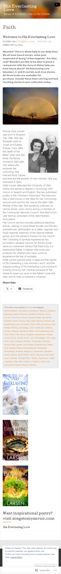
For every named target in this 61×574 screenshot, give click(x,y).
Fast (53, 324)
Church (7, 317)
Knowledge (39, 338)
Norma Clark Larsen (13, 344)
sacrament (38, 351)
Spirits (32, 355)
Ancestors (23, 311)
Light (53, 338)
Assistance (34, 311)
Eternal (40, 321)
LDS (48, 338)
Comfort (8, 321)
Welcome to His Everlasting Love (29, 37)
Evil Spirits (25, 324)
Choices (40, 314)
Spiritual (40, 355)
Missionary (37, 341)
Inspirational (39, 334)
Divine (15, 321)
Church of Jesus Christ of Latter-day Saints (32, 317)
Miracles (19, 341)
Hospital (29, 334)
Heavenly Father (26, 331)
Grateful (49, 328)
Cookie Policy (16, 557)
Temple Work (24, 358)
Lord (6, 341)
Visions (26, 361)
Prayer (19, 348)
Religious (28, 351)
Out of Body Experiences (34, 344)
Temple (13, 358)
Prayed (12, 348)
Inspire (49, 334)
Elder (33, 321)
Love (11, 341)
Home (30, 307)
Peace (50, 344)
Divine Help (24, 321)
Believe (51, 311)
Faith (33, 324)
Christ (47, 314)
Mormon (46, 341)
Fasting (14, 328)
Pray (6, 348)
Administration (11, 311)
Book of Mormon (20, 314)
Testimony (43, 358)
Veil (20, 361)
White (24, 365)
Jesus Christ (10, 338)
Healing (14, 331)
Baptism (43, 311)
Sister (6, 355)
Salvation (48, 351)
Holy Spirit (20, 334)
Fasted (7, 328)
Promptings (9, 351)
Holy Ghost (9, 334)
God (32, 328)
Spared (13, 355)
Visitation (35, 361)
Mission (27, 341)
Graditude (39, 328)
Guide (7, 331)
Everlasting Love (11, 324)
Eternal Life (49, 321)
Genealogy (24, 328)
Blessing (8, 314)
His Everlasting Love (44, 331)
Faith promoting (43, 324)
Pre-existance (29, 348)
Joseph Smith (23, 338)
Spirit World (23, 355)
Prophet (19, 351)
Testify (34, 358)
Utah (15, 361)
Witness (32, 365)
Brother (32, 314)
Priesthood (42, 348)
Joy (31, 338)
